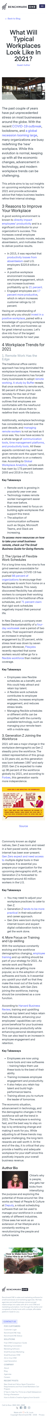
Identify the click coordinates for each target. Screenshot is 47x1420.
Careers (7, 1377)
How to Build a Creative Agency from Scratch (22, 1397)
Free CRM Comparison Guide (15, 1343)
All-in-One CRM (10, 1358)
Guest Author (23, 65)
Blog (6, 1371)
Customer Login (10, 1330)
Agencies (7, 1374)
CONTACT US (10, 1322)
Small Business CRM (12, 1355)
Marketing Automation (13, 1346)
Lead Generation (10, 1361)
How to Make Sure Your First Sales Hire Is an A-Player (22, 1255)
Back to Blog (14, 18)
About (6, 1368)
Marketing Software (11, 1349)
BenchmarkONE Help (12, 1333)
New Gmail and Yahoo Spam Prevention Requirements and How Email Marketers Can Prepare (21, 1386)
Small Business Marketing (14, 1352)
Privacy (41, 1415)
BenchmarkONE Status (13, 1336)
